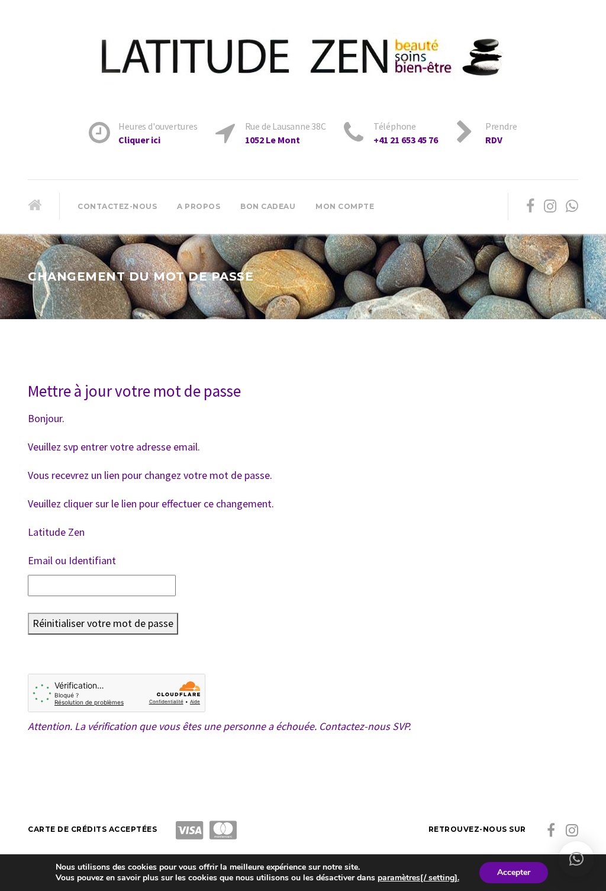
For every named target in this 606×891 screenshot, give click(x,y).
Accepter (513, 872)
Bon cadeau (267, 206)
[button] (576, 859)
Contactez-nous (117, 206)
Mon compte (344, 206)
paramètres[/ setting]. (418, 878)
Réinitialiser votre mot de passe (103, 623)
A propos (198, 206)
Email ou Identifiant (72, 560)
